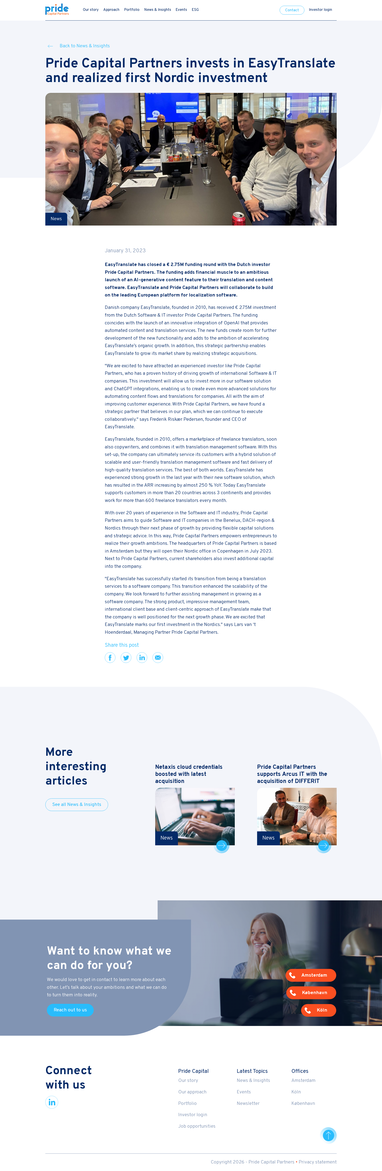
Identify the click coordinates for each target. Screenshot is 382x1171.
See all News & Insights (76, 805)
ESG (195, 10)
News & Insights (157, 10)
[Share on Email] (158, 657)
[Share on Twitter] (126, 657)
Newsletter (248, 1104)
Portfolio (131, 10)
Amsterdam (303, 1081)
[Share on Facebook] (110, 657)
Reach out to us (70, 1010)
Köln (296, 1092)
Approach (111, 10)
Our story (91, 10)
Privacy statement (318, 1162)
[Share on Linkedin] (142, 657)
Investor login (320, 10)
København (303, 1104)
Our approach (192, 1092)
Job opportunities (197, 1126)
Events (181, 10)
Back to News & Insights (85, 46)
